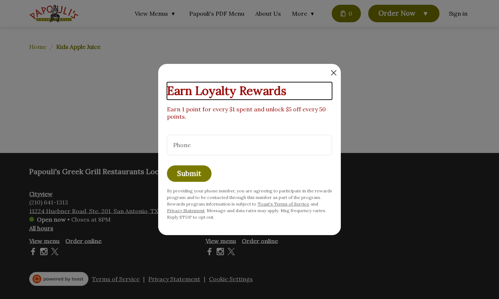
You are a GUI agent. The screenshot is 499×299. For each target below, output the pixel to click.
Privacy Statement (186, 210)
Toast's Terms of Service (283, 204)
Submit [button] (189, 173)
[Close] (334, 73)
